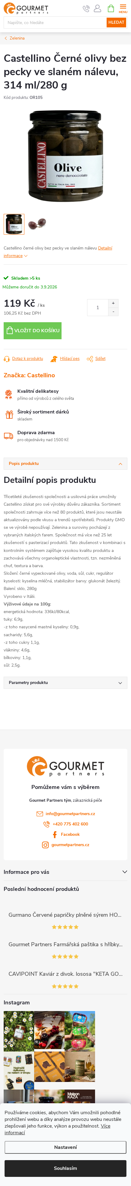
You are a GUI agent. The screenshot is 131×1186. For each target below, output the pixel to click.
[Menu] (123, 8)
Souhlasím (65, 1168)
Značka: (29, 375)
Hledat (116, 22)
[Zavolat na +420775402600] (86, 8)
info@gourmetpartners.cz (70, 814)
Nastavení (65, 1147)
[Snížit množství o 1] (113, 312)
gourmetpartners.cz (70, 845)
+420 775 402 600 (70, 824)
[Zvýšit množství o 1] (113, 303)
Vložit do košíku (37, 330)
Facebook (70, 834)
